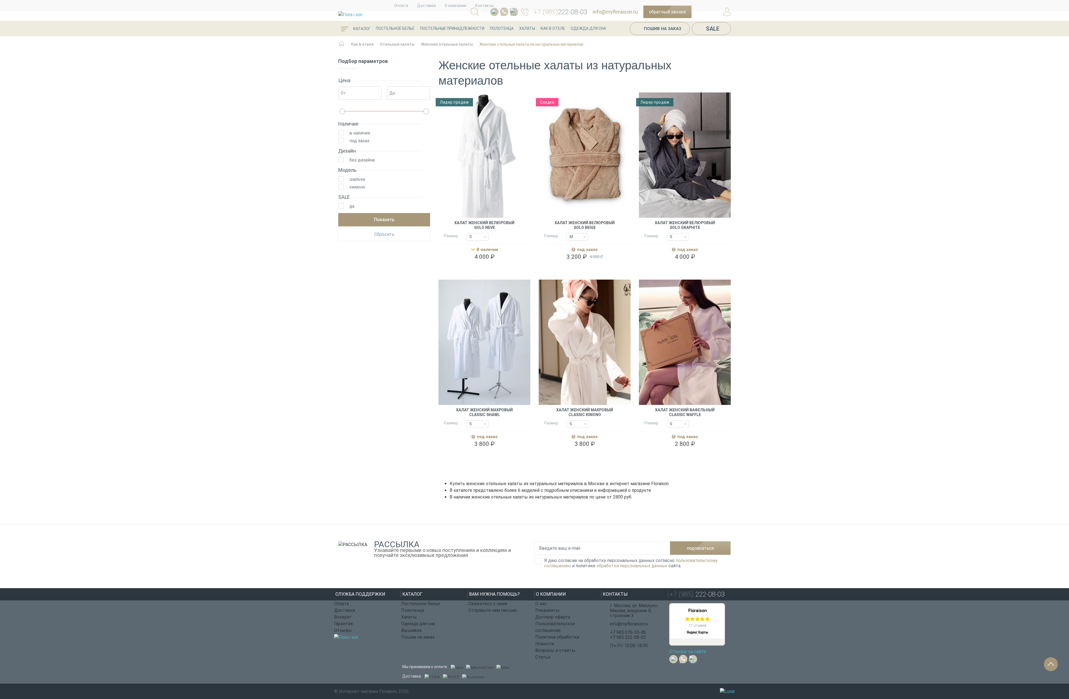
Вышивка (411, 630)
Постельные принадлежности (452, 28)
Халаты (527, 28)
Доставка (426, 5)
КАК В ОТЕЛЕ (553, 28)
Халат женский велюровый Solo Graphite (685, 225)
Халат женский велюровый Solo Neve (484, 225)
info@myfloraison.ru (615, 12)
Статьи (542, 657)
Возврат (343, 617)
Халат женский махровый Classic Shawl (484, 412)
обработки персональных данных (632, 565)
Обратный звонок (667, 11)
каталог (361, 28)
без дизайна (362, 160)
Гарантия (343, 623)
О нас (541, 603)
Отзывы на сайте (687, 651)
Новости (544, 643)
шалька (357, 179)
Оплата (401, 5)
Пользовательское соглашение (555, 627)
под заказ (359, 140)
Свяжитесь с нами (487, 603)
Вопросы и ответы (555, 650)
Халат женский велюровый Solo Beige (585, 225)
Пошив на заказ (662, 28)
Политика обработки (557, 637)
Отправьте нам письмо (492, 610)
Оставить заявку (584, 269)
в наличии (359, 133)
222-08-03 (560, 12)
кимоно (357, 187)
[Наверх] (1051, 664)
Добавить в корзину (484, 269)
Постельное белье (395, 28)
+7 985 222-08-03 (628, 637)
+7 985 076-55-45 (628, 632)
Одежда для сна (588, 28)
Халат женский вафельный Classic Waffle (685, 412)
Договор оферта (552, 617)
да (351, 206)
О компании (455, 5)
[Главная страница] (341, 46)
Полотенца (502, 28)
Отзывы (343, 630)
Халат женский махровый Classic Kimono (584, 412)
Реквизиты (547, 610)
